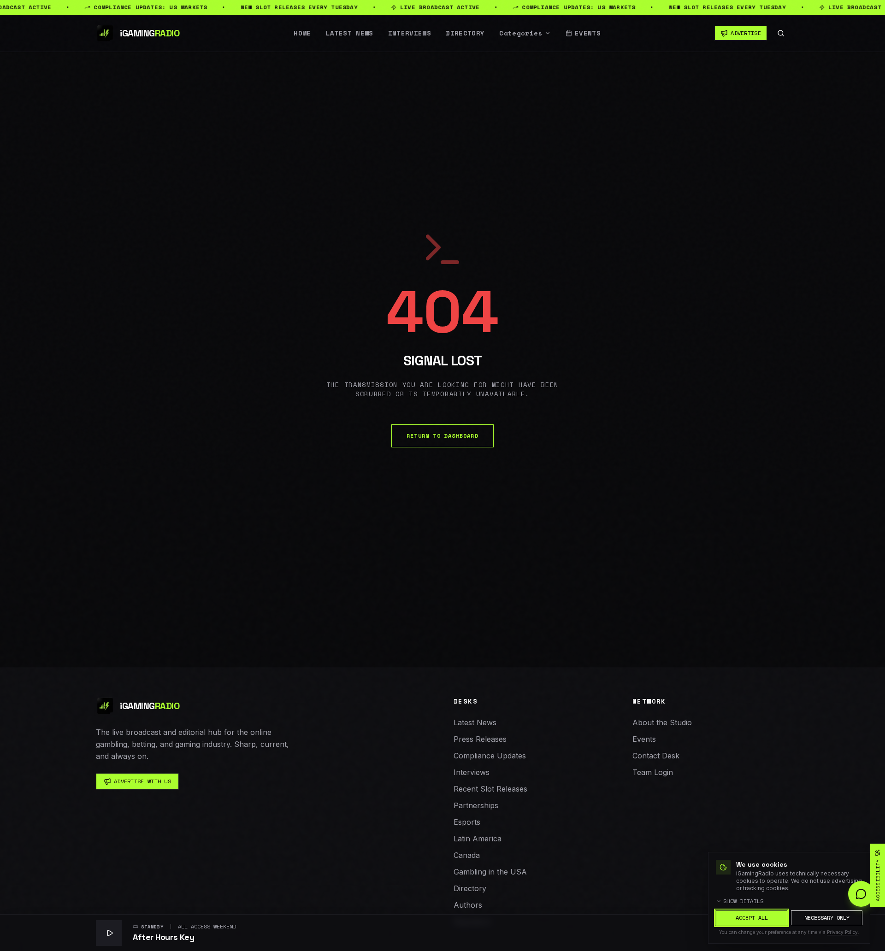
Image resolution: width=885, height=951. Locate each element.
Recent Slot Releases (490, 788)
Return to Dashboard (442, 436)
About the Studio (662, 722)
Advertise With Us (142, 781)
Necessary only (827, 918)
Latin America (478, 838)
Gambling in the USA (490, 871)
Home (302, 33)
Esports (467, 822)
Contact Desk (655, 755)
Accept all (752, 918)
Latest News (349, 33)
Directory (465, 33)
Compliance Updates (490, 755)
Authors (468, 905)
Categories (521, 33)
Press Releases (480, 739)
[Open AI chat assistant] (861, 894)
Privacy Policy (842, 932)
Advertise (746, 33)
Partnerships (476, 805)
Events (588, 33)
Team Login (652, 772)
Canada (467, 855)
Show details (743, 901)
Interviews (409, 33)
